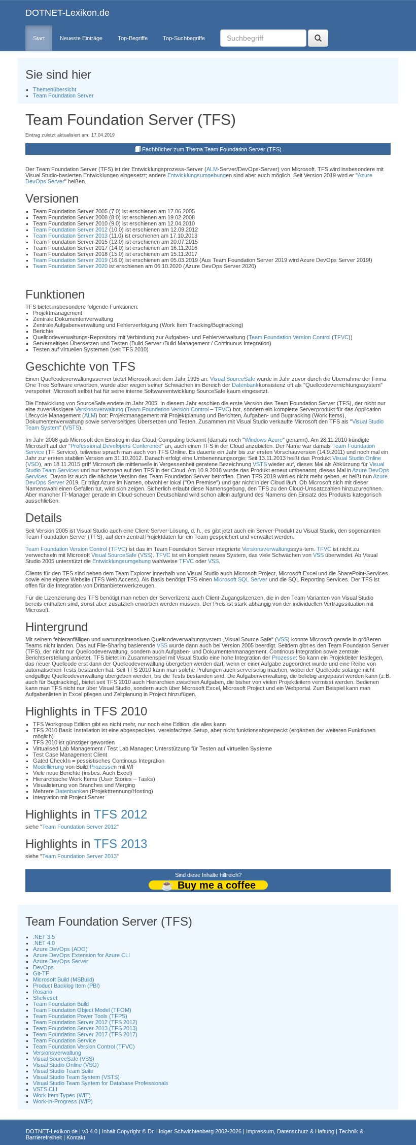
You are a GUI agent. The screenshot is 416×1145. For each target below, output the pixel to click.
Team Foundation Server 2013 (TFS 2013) (85, 1028)
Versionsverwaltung (99, 409)
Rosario (42, 992)
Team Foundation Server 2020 (70, 266)
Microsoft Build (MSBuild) (63, 979)
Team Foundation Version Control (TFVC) (84, 1046)
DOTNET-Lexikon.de (67, 13)
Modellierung (48, 767)
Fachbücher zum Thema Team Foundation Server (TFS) (212, 149)
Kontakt (75, 1137)
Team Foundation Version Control (289, 337)
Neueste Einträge (81, 38)
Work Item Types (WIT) (62, 1095)
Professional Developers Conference (116, 446)
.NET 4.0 (44, 943)
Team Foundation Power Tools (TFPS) (80, 1016)
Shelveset (45, 998)
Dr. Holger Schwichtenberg (181, 1131)
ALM (212, 169)
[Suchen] (318, 38)
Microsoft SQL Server (240, 579)
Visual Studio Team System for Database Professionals (100, 1083)
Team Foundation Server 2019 (70, 260)
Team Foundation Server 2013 (70, 236)
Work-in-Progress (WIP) (63, 1101)
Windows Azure (264, 440)
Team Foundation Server (63, 95)
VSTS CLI (45, 1089)
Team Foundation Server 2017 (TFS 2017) (85, 1034)
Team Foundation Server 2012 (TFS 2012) (85, 1022)
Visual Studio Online (356, 458)
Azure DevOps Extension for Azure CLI (81, 955)
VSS (145, 555)
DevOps (43, 967)
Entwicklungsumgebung (196, 175)
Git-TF (41, 973)
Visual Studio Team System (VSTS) (76, 1077)
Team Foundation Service (64, 1040)
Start (39, 38)
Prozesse (284, 658)
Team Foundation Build (61, 1004)
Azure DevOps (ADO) (60, 949)
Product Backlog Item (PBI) (66, 986)
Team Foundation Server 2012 (70, 229)
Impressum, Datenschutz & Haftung (290, 1131)
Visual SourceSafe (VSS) (63, 1059)
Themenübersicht (54, 89)
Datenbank (245, 385)
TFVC (341, 337)
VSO (33, 464)
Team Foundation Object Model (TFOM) (82, 1010)
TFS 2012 (120, 814)
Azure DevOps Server (60, 961)
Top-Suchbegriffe (184, 38)
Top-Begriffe (133, 38)
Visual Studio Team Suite (63, 1071)
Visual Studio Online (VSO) (66, 1065)
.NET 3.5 (44, 937)
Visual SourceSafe (232, 379)
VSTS (72, 427)
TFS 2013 (120, 843)
